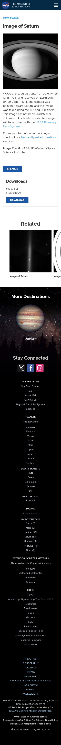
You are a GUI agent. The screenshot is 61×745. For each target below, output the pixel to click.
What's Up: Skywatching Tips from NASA (30, 599)
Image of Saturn (18, 276)
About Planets (30, 422)
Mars (30, 445)
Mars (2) (30, 528)
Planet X (30, 500)
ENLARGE (12, 169)
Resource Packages (30, 640)
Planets (30, 417)
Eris (30, 491)
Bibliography (31, 663)
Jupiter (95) (30, 532)
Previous (6, 322)
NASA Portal (30, 685)
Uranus (30, 459)
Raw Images (11, 18)
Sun (30, 391)
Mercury (30, 431)
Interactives (30, 626)
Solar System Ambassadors (30, 635)
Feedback (30, 668)
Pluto (30, 473)
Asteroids (30, 577)
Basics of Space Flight (30, 631)
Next (54, 322)
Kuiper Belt (31, 395)
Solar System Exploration (19, 5)
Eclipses (30, 409)
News (30, 595)
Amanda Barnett (38, 717)
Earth (31, 440)
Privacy (30, 672)
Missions (30, 617)
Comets (30, 582)
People (30, 613)
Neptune (30, 463)
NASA (4, 5)
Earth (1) (30, 523)
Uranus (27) (30, 541)
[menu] (56, 5)
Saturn (30, 454)
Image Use (30, 676)
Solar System (30, 381)
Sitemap (30, 690)
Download (17, 200)
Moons (30, 509)
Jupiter (30, 338)
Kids (30, 622)
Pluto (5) (30, 550)
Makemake (30, 482)
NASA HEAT (30, 644)
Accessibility (30, 694)
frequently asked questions (38, 137)
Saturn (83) (30, 537)
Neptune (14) (31, 546)
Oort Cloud (30, 400)
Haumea (30, 486)
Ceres (30, 477)
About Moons (30, 513)
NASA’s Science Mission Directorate (30, 711)
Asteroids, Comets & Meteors (30, 558)
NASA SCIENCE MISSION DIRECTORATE (30, 681)
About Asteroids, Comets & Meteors (31, 563)
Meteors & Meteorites (31, 573)
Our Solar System (30, 386)
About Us (30, 659)
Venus (30, 436)
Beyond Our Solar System (30, 404)
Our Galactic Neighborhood (19, 13)
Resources (30, 604)
